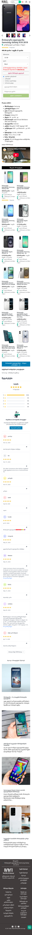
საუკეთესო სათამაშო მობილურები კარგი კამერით (16, 839)
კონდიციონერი (8, 908)
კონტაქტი (24, 883)
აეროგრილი (8, 895)
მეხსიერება (6, 54)
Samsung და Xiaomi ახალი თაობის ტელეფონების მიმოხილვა (14, 790)
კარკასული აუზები (8, 905)
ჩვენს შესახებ (23, 873)
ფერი (4, 61)
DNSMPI (23, 917)
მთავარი (15, 861)
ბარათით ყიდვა (9, 83)
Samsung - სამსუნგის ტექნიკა (10, 373)
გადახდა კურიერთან (10, 76)
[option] (8, 35)
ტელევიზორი (8, 916)
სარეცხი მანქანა (8, 913)
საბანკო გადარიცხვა (10, 81)
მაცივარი (8, 910)
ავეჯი (8, 897)
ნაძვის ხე (8, 892)
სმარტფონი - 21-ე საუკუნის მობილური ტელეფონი (15, 697)
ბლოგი (23, 875)
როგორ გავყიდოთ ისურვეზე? (23, 913)
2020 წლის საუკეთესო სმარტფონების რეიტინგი (15, 744)
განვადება (8, 78)
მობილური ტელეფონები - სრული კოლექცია (15, 364)
